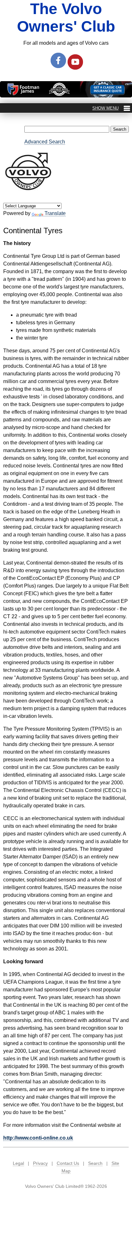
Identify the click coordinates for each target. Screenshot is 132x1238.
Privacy (40, 1163)
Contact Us (68, 1163)
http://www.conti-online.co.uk (38, 1138)
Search (95, 1163)
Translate (55, 213)
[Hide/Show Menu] (111, 108)
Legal (18, 1163)
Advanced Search (44, 141)
